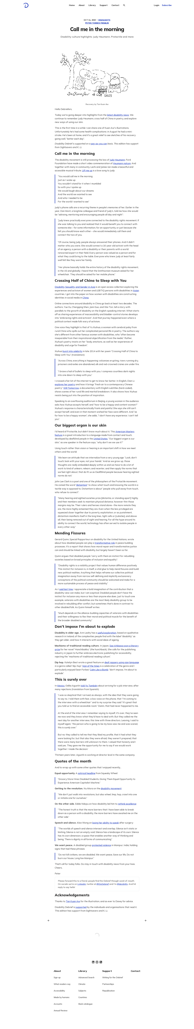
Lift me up (87, 170)
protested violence (101, 845)
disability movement (111, 788)
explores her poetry (65, 384)
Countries (82, 997)
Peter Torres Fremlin (97, 23)
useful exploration (107, 632)
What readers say (62, 984)
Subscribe (167, 5)
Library (92, 5)
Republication (108, 990)
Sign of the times (91, 666)
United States (100, 438)
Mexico (61, 685)
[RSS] (100, 962)
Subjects (82, 990)
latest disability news (118, 115)
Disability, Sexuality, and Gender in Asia (75, 286)
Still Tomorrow (71, 388)
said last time (66, 589)
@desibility (122, 884)
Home (72, 5)
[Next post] (144, 921)
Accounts (58, 1004)
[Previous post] (49, 921)
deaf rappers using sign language (122, 662)
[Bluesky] (97, 962)
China (86, 297)
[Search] (124, 5)
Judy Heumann (117, 159)
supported (80, 907)
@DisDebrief (102, 884)
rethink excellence (127, 803)
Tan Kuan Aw (73, 901)
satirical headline (86, 773)
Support (104, 5)
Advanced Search (86, 977)
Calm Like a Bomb (99, 669)
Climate (81, 984)
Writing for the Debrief (112, 977)
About (82, 5)
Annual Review (60, 1010)
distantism (81, 485)
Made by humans (61, 997)
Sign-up (57, 977)
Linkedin (81, 884)
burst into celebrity (72, 351)
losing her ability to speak (105, 822)
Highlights (104, 20)
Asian (136, 290)
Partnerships (108, 984)
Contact (115, 5)
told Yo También (89, 685)
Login (156, 5)
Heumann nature (122, 163)
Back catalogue (85, 1004)
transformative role (105, 542)
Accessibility (59, 990)
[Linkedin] (93, 962)
